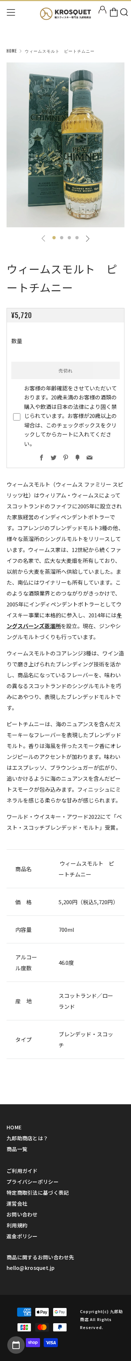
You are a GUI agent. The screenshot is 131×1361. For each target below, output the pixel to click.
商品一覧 (17, 1149)
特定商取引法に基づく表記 (38, 1192)
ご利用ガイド (22, 1170)
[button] (54, 237)
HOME (14, 1127)
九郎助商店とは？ (27, 1138)
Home (12, 51)
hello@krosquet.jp (31, 1267)
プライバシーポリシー (33, 1181)
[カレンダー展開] (16, 1345)
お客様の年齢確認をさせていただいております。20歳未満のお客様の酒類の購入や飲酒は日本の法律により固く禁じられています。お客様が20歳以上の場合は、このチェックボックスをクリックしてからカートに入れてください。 (70, 415)
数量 (16, 341)
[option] (65, 144)
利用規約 (17, 1225)
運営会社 (17, 1203)
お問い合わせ (22, 1214)
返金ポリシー (22, 1236)
